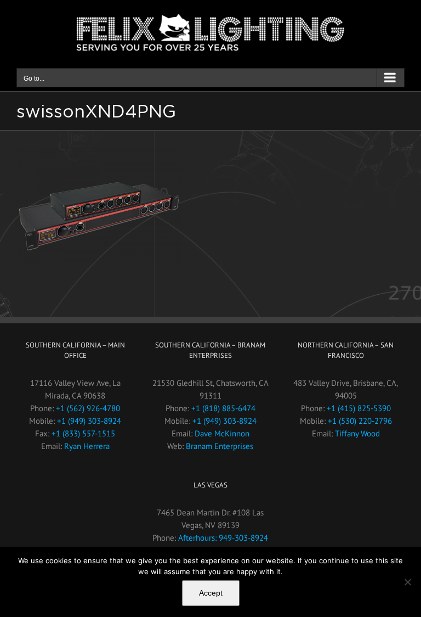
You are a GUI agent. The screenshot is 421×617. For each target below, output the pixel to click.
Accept (211, 592)
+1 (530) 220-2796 (360, 421)
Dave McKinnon (222, 433)
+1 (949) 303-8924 (89, 421)
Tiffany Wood (357, 433)
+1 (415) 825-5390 (359, 408)
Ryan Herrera (87, 446)
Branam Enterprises (219, 446)
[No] (407, 581)
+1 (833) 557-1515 (83, 433)
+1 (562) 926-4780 (88, 408)
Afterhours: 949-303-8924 (223, 537)
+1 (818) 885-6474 (223, 408)
